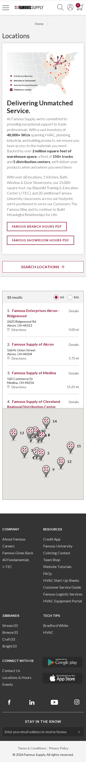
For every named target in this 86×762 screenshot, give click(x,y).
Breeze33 (10, 632)
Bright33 (9, 646)
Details (74, 311)
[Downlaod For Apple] (62, 678)
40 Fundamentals (15, 559)
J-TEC (7, 566)
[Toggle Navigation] (5, 7)
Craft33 (8, 639)
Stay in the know (43, 721)
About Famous (13, 539)
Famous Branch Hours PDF (37, 226)
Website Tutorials (57, 566)
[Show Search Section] (60, 7)
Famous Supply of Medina (34, 373)
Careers (8, 546)
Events (7, 684)
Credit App (52, 539)
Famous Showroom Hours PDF (40, 240)
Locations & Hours (16, 677)
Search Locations (40, 267)
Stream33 (10, 625)
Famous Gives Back (17, 553)
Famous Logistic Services (63, 594)
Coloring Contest (56, 553)
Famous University (57, 546)
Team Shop (51, 559)
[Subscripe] (77, 731)
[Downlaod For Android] (62, 662)
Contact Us (11, 670)
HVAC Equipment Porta (62, 601)
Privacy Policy (58, 748)
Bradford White (55, 625)
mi (62, 297)
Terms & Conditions (32, 748)
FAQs (47, 573)
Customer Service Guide (62, 587)
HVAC (48, 632)
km (76, 297)
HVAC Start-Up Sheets (61, 580)
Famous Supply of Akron (33, 344)
